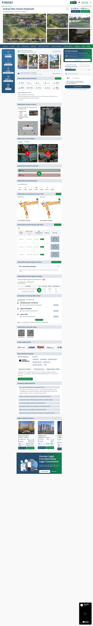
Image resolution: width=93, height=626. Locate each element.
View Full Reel (56, 51)
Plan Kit (57, 193)
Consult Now (44, 471)
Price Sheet (57, 224)
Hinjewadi (10, 6)
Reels (74, 2)
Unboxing (26, 141)
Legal (83, 46)
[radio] (65, 78)
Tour (76, 11)
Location (12, 46)
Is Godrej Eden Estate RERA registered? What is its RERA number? (36, 399)
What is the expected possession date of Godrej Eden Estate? (35, 396)
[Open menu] (90, 2)
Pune (6, 6)
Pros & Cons (25, 46)
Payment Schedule (55, 262)
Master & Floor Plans (43, 46)
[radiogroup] (78, 78)
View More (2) (40, 319)
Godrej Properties (8, 11)
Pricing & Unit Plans (56, 46)
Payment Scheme (68, 46)
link (47, 322)
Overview (5, 46)
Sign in (84, 2)
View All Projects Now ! (25, 379)
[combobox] (83, 69)
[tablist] (78, 65)
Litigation (77, 46)
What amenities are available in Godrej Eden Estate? (33, 409)
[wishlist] (44, 15)
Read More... (21, 100)
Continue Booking (78, 86)
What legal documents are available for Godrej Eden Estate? (35, 406)
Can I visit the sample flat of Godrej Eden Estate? (32, 387)
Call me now (78, 60)
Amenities (33, 46)
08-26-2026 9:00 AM (73, 73)
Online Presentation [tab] (84, 65)
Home (3, 6)
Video (18, 46)
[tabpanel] (78, 83)
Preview (55, 305)
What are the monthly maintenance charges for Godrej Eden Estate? (37, 413)
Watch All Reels (56, 73)
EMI (41, 239)
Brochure (57, 78)
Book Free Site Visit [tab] (71, 65)
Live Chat (86, 11)
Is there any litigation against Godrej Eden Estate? (32, 403)
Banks (88, 46)
